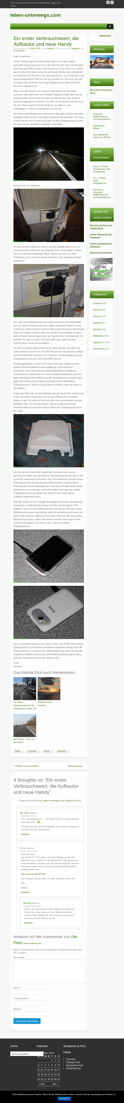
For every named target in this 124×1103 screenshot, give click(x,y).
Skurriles (97, 329)
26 (42, 1079)
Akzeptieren (64, 1099)
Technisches (99, 348)
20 (45, 1074)
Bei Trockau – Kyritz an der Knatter (23, 740)
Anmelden (71, 1059)
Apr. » (55, 1084)
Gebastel (97, 303)
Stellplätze (98, 336)
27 (45, 1079)
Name (17, 988)
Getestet (97, 322)
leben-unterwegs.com (35, 15)
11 (38, 1069)
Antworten (25, 834)
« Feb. (42, 1084)
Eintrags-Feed (73, 1062)
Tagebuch (75, 48)
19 (42, 1074)
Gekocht (97, 310)
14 (48, 1069)
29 (52, 1079)
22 (52, 1074)
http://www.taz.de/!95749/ (33, 874)
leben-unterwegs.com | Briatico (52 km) (62, 800)
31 (59, 1079)
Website (17, 1009)
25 (38, 1079)
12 (42, 1069)
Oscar (96, 166)
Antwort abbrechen (32, 943)
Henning (50, 48)
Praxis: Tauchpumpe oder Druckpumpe (101, 169)
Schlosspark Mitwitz (99, 126)
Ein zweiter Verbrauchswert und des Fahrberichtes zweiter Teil (24, 705)
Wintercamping (75, 766)
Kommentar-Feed (74, 1065)
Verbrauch (61, 751)
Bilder (17, 751)
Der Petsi (24, 813)
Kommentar (19, 957)
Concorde (32, 751)
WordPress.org (73, 1068)
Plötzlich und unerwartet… (27, 766)
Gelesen (97, 316)
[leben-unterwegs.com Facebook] (112, 2)
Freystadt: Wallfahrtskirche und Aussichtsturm (102, 116)
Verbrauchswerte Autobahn (45, 704)
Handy (46, 751)
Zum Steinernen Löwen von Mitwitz (102, 135)
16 (55, 1069)
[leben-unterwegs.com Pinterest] (108, 2)
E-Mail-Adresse (21, 998)
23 (55, 1074)
